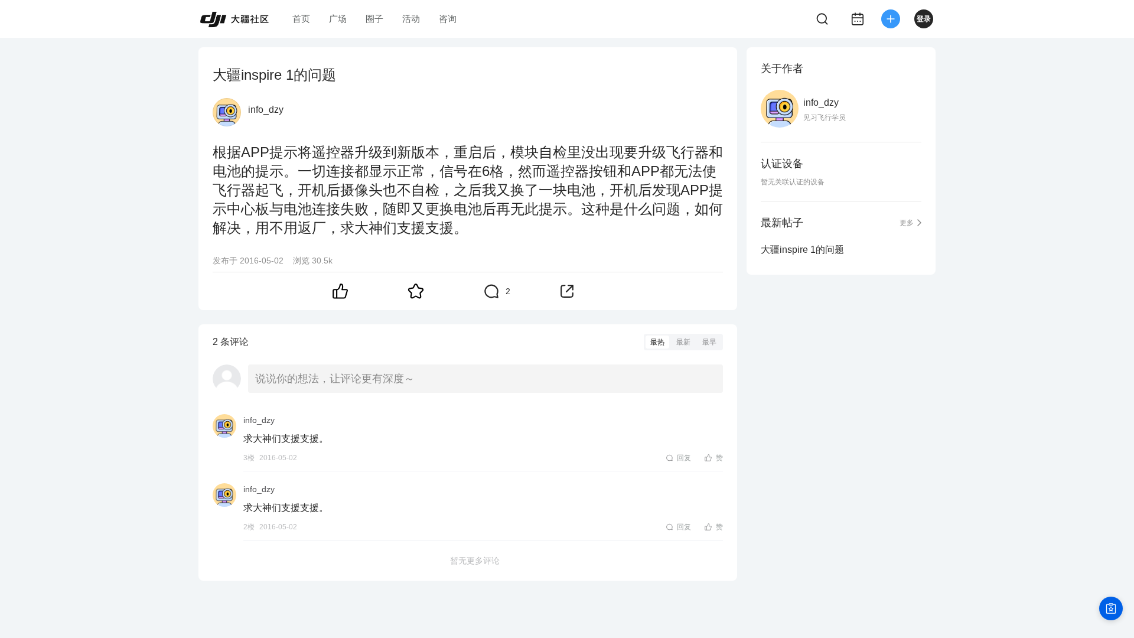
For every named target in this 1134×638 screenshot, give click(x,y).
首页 (301, 19)
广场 (338, 19)
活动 (411, 19)
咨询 (448, 19)
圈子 (374, 19)
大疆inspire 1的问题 (802, 250)
